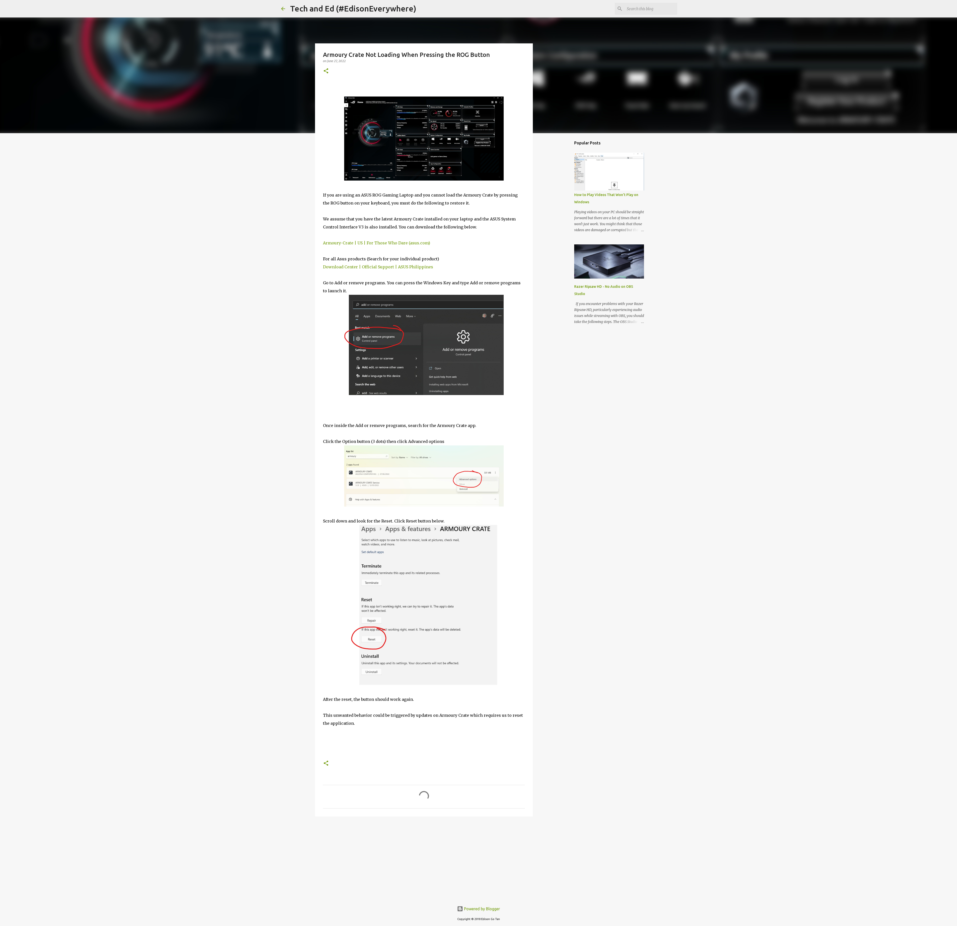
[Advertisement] (424, 859)
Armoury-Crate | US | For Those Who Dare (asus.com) (376, 242)
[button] (326, 71)
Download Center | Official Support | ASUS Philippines (378, 266)
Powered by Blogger (481, 909)
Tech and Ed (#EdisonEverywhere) (353, 8)
